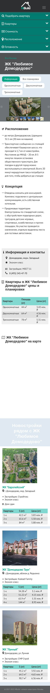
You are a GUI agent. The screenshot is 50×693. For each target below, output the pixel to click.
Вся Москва (11, 58)
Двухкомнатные (34, 85)
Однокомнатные (12, 85)
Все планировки (31, 79)
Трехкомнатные (12, 92)
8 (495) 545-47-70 (18, 273)
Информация (10, 79)
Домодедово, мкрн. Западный (24, 258)
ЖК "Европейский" (13, 487)
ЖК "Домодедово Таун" (16, 569)
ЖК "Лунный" (10, 649)
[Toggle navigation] (44, 7)
